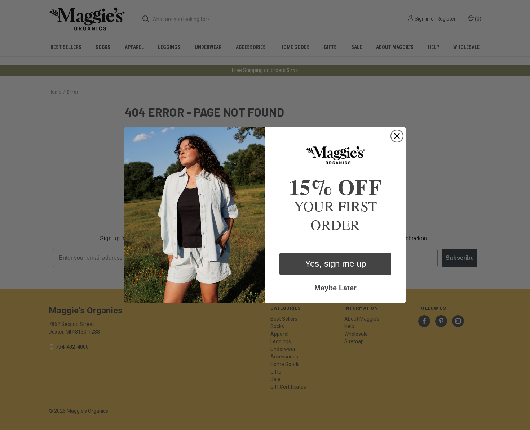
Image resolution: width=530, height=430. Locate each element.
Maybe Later (335, 288)
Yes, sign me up (335, 263)
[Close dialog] (397, 136)
